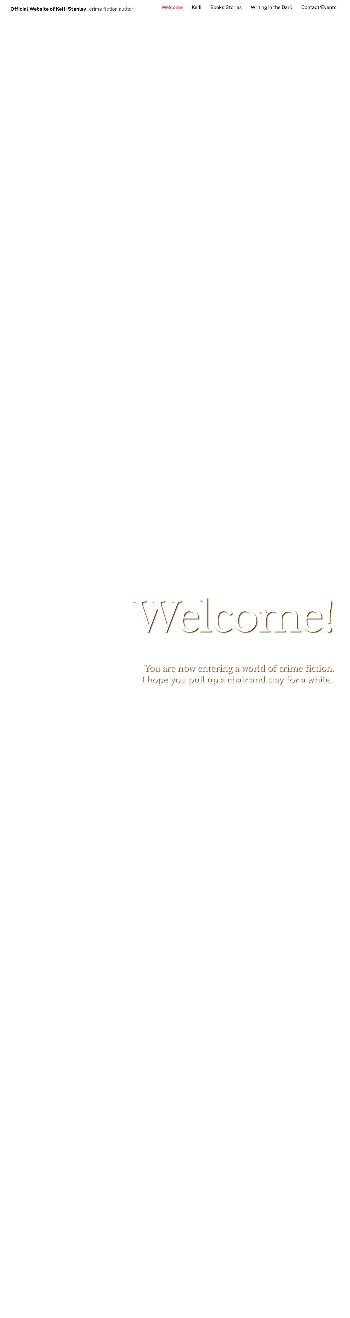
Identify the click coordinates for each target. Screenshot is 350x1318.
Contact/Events (318, 7)
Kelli (196, 7)
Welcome (172, 7)
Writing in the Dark (271, 7)
